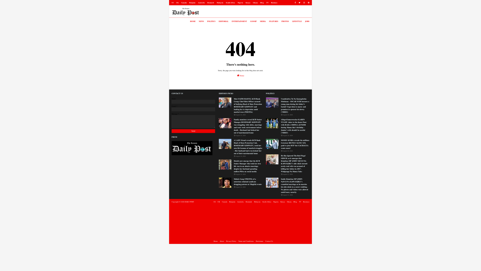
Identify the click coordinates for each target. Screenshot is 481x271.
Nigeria (240, 2)
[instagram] (304, 2)
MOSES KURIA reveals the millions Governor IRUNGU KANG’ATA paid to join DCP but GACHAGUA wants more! (295, 144)
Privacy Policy (231, 241)
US (173, 2)
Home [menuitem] (193, 21)
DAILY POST (189, 202)
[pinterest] (308, 2)
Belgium (192, 2)
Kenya (248, 2)
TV (267, 2)
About (222, 241)
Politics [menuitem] (211, 21)
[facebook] (295, 2)
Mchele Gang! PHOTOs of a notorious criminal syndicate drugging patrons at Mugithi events (248, 182)
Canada (184, 2)
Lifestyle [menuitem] (297, 21)
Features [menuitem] (273, 21)
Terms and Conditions (246, 241)
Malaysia (220, 2)
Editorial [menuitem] (223, 21)
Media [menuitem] (263, 21)
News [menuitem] (201, 21)
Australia (201, 2)
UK (177, 2)
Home (241, 75)
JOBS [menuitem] (307, 21)
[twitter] (299, 2)
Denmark (210, 2)
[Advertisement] (261, 221)
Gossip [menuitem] (253, 21)
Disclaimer (259, 241)
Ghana (255, 2)
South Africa (230, 2)
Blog (262, 2)
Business (274, 2)
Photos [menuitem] (285, 21)
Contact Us (269, 241)
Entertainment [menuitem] (239, 21)
